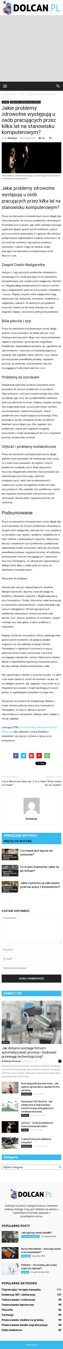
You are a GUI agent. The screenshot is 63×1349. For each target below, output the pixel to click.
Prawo (25, 1130)
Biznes (6, 1042)
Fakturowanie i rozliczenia (18, 1299)
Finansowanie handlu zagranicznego (25, 1325)
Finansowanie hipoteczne (18, 1304)
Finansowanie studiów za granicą (23, 1320)
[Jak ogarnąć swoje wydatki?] (10, 1237)
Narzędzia (26, 1094)
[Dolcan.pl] (31, 8)
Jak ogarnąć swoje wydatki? (36, 1232)
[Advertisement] (31, 48)
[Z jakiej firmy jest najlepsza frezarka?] (10, 1143)
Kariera (5, 102)
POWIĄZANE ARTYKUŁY (21, 835)
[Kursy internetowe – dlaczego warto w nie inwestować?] (10, 1253)
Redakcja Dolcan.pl (11, 1061)
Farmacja (7, 1315)
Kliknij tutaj (7, 731)
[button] (58, 86)
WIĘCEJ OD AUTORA (18, 841)
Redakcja (12, 138)
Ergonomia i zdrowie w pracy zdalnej (25, 102)
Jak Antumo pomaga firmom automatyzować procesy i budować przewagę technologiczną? (29, 1052)
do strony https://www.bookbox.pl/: (38, 727)
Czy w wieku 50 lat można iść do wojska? (47, 783)
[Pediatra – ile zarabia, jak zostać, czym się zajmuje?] (10, 1269)
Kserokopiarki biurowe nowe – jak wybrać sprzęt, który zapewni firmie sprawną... (40, 1087)
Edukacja (26, 1256)
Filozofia (7, 1309)
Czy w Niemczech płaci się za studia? (16, 783)
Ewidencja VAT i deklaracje (18, 1294)
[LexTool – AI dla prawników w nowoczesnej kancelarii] (10, 1127)
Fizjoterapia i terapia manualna (21, 1289)
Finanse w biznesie (30, 1236)
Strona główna (8, 94)
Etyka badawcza (12, 1330)
